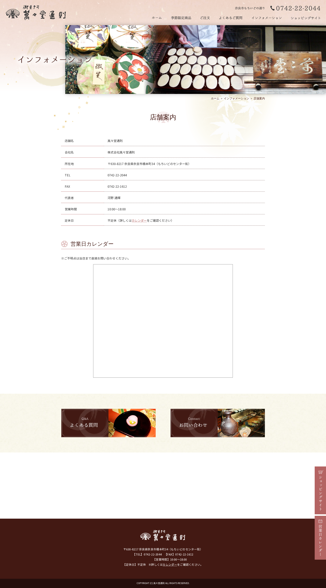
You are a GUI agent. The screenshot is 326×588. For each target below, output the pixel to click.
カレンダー (139, 220)
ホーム (215, 98)
